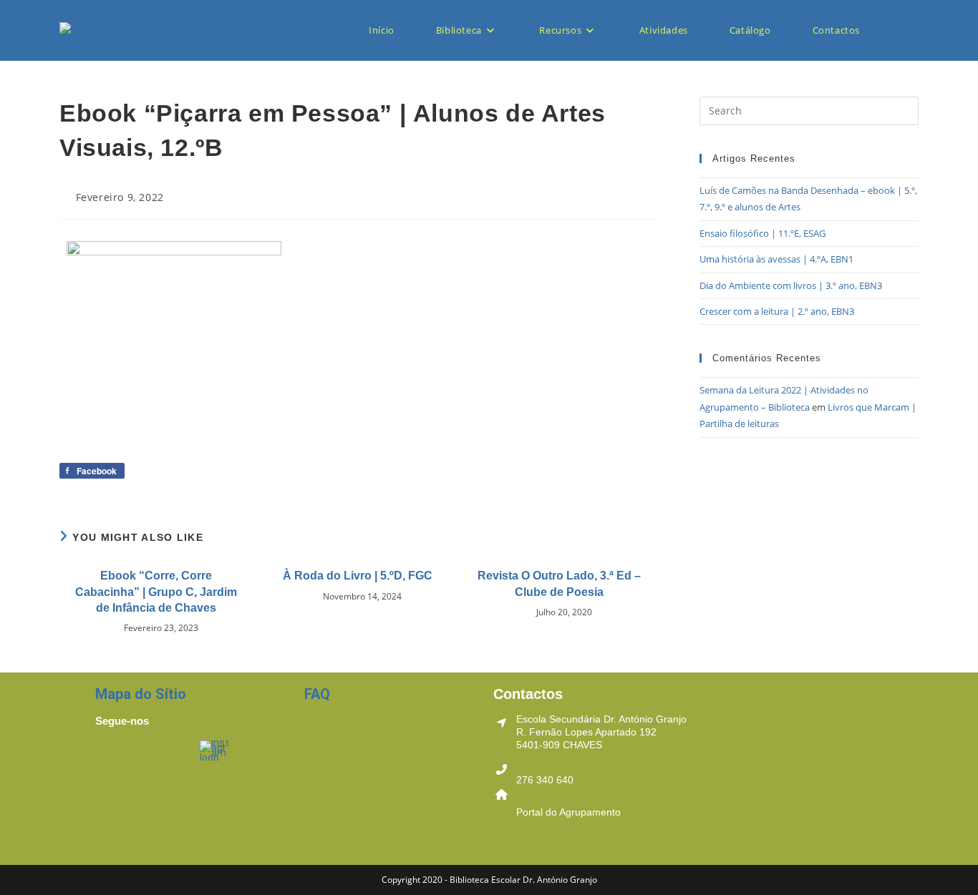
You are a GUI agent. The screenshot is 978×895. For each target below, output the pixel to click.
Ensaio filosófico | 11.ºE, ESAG (762, 233)
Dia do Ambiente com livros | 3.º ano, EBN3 (790, 285)
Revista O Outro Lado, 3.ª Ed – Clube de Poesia (559, 583)
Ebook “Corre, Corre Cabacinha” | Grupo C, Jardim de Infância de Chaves (156, 591)
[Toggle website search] (905, 30)
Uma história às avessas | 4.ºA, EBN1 (776, 259)
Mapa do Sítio (140, 694)
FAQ (317, 694)
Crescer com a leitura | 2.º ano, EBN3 (776, 311)
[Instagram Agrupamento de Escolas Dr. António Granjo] (215, 749)
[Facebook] (113, 758)
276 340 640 (544, 780)
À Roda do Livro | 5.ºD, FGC (357, 575)
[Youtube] (167, 758)
